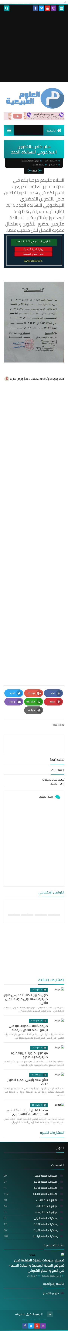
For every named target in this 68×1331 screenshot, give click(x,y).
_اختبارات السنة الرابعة (31, 1193)
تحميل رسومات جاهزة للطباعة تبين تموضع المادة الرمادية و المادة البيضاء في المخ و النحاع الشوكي (36, 1265)
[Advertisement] (34, 48)
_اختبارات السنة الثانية (31, 1187)
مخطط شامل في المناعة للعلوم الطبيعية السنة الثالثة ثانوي (27, 1112)
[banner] (34, 119)
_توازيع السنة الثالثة (31, 1205)
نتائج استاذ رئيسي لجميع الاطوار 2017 (27, 1082)
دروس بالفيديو (51, 1293)
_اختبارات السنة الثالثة (31, 1181)
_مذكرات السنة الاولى (31, 1218)
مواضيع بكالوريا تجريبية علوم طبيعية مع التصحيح (29, 1055)
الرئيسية (51, 130)
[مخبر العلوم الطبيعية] (34, 98)
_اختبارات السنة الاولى (31, 1175)
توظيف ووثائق (38, 165)
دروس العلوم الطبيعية (51, 1276)
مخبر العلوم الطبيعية (34, 1319)
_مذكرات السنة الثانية (31, 1230)
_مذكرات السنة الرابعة (31, 1236)
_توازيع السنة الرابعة (31, 1212)
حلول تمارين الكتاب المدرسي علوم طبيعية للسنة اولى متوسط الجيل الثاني (26, 999)
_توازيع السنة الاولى (31, 1199)
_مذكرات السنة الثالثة (31, 1224)
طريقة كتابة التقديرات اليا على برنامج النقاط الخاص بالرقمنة (28, 1028)
